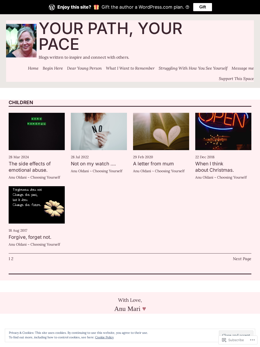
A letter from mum (153, 164)
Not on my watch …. (93, 164)
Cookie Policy (104, 337)
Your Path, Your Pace (110, 36)
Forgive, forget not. (30, 237)
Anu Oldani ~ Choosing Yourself (34, 177)
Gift (202, 7)
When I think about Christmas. (214, 167)
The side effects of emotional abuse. (30, 167)
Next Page (242, 258)
